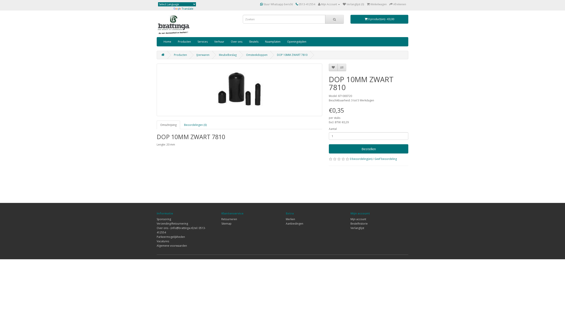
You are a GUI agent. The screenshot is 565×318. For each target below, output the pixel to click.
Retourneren (229, 219)
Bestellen (369, 149)
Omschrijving (168, 125)
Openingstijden (296, 42)
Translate (187, 9)
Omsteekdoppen (256, 55)
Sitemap (226, 223)
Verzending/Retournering (172, 223)
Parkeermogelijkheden (171, 237)
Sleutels (253, 42)
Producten (184, 42)
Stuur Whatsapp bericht (278, 4)
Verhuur (219, 42)
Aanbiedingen (294, 223)
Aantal (333, 129)
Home (167, 42)
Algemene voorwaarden (172, 246)
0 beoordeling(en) (361, 159)
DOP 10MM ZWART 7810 (292, 55)
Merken (290, 219)
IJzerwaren (202, 55)
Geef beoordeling (386, 159)
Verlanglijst (357, 228)
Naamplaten (273, 42)
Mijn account (358, 219)
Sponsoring (164, 219)
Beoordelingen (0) (195, 125)
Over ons (236, 42)
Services (203, 42)
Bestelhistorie (359, 223)
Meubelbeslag (228, 55)
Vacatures (163, 241)
